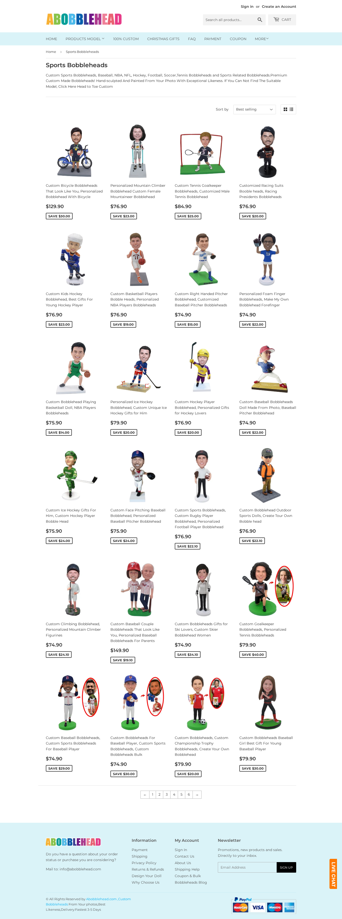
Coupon (238, 39)
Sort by (222, 109)
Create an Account (279, 6)
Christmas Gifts (163, 39)
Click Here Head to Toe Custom (85, 86)
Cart (286, 19)
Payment (212, 39)
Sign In (181, 850)
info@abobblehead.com (80, 869)
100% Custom (126, 39)
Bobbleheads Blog (191, 882)
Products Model (84, 39)
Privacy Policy (144, 863)
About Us (183, 863)
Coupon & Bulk (188, 876)
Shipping (139, 856)
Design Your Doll (146, 876)
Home (51, 39)
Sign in (247, 6)
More (260, 39)
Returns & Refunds (148, 869)
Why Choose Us (145, 882)
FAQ (192, 39)
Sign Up (286, 867)
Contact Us (184, 856)
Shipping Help (187, 869)
